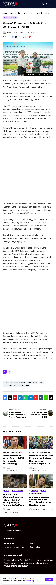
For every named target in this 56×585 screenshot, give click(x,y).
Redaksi (32, 543)
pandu (9, 33)
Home (5, 13)
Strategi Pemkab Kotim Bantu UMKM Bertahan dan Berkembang (13, 459)
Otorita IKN (18, 386)
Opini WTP (8, 386)
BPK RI (6, 382)
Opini (41, 382)
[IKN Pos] (10, 4)
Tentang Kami (10, 543)
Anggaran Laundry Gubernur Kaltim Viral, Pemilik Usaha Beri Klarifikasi (40, 501)
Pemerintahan (15, 13)
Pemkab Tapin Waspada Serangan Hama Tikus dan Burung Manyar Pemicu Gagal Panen (14, 499)
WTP (27, 386)
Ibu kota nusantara (18, 382)
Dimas (8, 468)
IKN (29, 382)
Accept (48, 579)
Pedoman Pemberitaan (14, 547)
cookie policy (32, 581)
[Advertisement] (28, 173)
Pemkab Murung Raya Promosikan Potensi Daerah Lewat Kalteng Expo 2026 (41, 459)
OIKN (35, 382)
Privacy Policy (34, 547)
